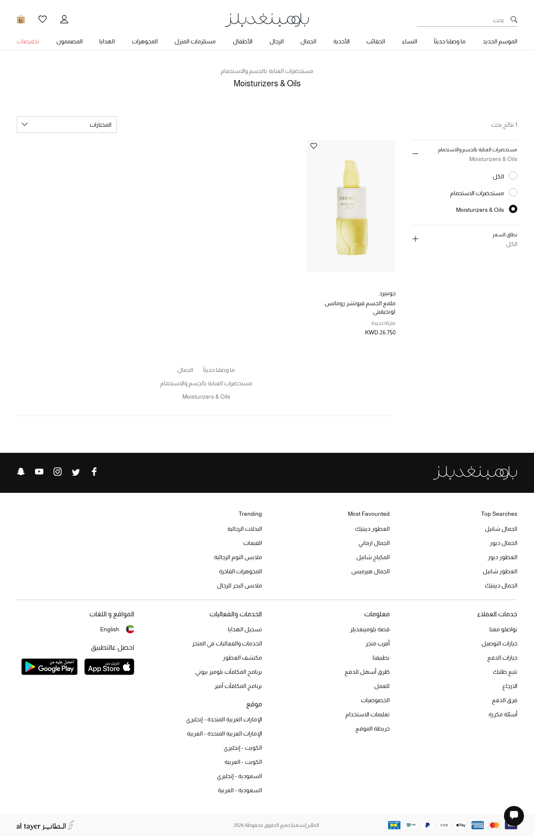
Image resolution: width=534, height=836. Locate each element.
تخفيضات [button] (28, 41)
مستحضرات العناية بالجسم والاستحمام (267, 71)
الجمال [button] (308, 41)
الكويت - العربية (243, 761)
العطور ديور (502, 557)
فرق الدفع (504, 700)
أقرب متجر (377, 643)
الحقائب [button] (375, 41)
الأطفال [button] (242, 41)
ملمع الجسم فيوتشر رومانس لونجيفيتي (360, 307)
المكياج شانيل (373, 557)
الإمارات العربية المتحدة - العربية (224, 733)
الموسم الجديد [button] (500, 41)
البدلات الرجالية (244, 528)
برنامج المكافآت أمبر (238, 686)
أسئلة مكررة (503, 714)
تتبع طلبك (505, 671)
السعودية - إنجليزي (239, 776)
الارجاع (509, 686)
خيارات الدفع (502, 657)
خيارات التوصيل (499, 643)
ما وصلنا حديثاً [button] (450, 41)
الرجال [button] (277, 41)
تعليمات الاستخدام (367, 714)
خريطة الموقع (372, 728)
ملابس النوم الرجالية (238, 557)
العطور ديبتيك (372, 528)
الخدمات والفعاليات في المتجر (227, 643)
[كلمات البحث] (514, 20)
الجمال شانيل (501, 528)
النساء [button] (409, 41)
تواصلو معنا (503, 629)
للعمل (382, 686)
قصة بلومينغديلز (370, 629)
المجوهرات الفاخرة (240, 571)
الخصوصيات (375, 700)
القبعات (252, 543)
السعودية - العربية (240, 790)
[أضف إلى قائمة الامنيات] (313, 147)
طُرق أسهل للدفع (367, 671)
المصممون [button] (69, 41)
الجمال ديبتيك (501, 585)
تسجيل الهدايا (245, 629)
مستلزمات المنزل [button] (195, 41)
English (109, 629)
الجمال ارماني (374, 543)
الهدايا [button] (107, 41)
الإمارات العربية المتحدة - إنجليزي (224, 719)
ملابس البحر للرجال (239, 585)
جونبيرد (387, 293)
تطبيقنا (381, 657)
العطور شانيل (500, 571)
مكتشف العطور (242, 657)
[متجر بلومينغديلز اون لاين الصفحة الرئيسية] (267, 19)
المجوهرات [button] (145, 41)
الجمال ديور (503, 543)
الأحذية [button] (341, 41)
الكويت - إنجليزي (243, 747)
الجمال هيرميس (370, 571)
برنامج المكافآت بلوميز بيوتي (228, 671)
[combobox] (67, 124)
